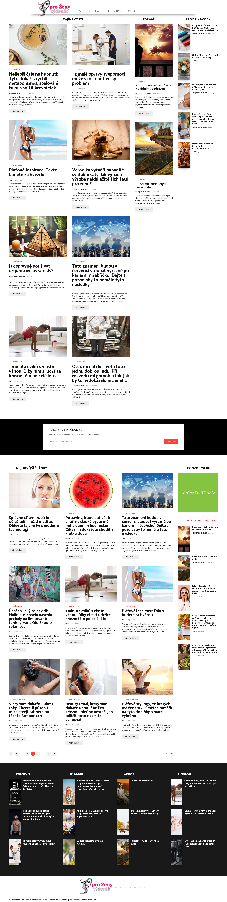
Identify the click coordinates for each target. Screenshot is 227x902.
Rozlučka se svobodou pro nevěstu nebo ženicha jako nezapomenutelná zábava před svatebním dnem (39, 815)
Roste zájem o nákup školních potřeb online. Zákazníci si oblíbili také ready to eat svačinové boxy (203, 119)
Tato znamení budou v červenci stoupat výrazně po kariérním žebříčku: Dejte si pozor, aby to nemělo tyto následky (100, 275)
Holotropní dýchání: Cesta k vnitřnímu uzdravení (153, 87)
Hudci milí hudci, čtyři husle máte (150, 186)
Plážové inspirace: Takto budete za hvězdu (33, 172)
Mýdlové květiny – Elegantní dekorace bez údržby (205, 56)
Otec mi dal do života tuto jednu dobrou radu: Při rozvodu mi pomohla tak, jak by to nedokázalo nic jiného (100, 373)
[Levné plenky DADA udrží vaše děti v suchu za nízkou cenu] (176, 822)
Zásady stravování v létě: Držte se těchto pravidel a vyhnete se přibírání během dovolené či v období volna (204, 649)
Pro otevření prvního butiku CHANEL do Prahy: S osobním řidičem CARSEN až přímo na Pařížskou (38, 785)
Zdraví (142, 81)
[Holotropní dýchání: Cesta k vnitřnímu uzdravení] (154, 50)
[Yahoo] (139, 887)
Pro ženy (16, 69)
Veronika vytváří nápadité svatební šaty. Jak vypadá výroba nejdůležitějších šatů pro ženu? (100, 177)
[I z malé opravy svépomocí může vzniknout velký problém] (101, 44)
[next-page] (54, 754)
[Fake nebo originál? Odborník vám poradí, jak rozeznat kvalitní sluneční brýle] (184, 598)
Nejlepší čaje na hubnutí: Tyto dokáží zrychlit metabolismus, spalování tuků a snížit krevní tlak (33, 81)
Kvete (74, 89)
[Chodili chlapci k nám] (123, 792)
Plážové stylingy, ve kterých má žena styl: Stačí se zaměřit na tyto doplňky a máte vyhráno (147, 710)
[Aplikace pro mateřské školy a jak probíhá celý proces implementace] (69, 822)
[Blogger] (120, 887)
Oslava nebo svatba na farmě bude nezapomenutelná (202, 146)
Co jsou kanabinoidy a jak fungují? (90, 842)
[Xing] (144, 887)
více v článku (17, 111)
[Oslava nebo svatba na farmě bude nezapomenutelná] (184, 155)
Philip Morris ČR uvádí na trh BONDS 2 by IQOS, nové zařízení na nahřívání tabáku (205, 28)
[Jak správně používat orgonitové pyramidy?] (38, 236)
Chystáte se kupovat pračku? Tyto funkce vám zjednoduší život (199, 844)
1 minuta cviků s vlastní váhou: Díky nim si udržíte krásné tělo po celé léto (35, 371)
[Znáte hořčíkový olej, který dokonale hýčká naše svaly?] (123, 822)
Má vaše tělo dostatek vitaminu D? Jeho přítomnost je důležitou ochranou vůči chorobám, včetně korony (93, 785)
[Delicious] (130, 887)
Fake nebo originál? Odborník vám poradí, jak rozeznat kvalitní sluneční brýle (204, 590)
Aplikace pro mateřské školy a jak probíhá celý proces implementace (92, 814)
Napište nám (171, 441)
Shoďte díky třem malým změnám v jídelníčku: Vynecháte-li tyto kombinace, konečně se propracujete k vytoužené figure (204, 621)
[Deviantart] (135, 887)
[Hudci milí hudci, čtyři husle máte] (154, 148)
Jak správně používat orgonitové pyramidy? (31, 268)
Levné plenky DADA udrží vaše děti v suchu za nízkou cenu (200, 812)
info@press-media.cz (17, 93)
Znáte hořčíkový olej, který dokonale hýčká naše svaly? (145, 812)
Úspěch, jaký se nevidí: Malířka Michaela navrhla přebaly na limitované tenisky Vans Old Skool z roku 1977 (30, 619)
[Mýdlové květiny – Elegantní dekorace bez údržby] (184, 66)
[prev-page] (11, 754)
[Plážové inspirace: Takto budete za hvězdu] (38, 140)
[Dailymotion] (125, 887)
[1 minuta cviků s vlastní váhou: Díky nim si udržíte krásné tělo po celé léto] (38, 336)
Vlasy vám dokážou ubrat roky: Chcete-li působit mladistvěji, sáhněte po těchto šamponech (31, 710)
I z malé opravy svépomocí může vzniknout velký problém (98, 78)
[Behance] (115, 887)
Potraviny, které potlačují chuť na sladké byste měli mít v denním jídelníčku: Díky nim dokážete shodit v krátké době (89, 526)
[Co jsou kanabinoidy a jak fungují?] (69, 852)
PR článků (44, 900)
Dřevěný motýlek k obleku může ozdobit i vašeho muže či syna (204, 87)
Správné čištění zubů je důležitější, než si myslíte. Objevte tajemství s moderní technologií (34, 524)
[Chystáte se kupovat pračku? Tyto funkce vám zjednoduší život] (176, 852)
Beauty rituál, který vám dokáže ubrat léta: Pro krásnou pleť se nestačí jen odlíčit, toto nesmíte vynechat (89, 712)
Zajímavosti (17, 165)
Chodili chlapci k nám (142, 781)
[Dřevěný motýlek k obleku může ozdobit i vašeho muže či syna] (184, 96)
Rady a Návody (19, 699)
